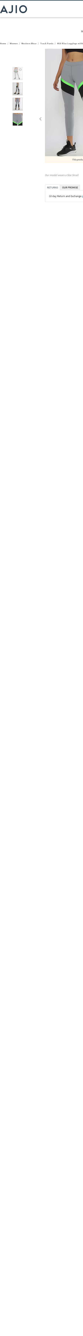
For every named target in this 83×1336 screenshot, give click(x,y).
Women (14, 43)
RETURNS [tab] (52, 187)
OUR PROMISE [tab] (70, 187)
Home (3, 43)
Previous (40, 118)
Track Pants (46, 43)
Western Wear (29, 43)
